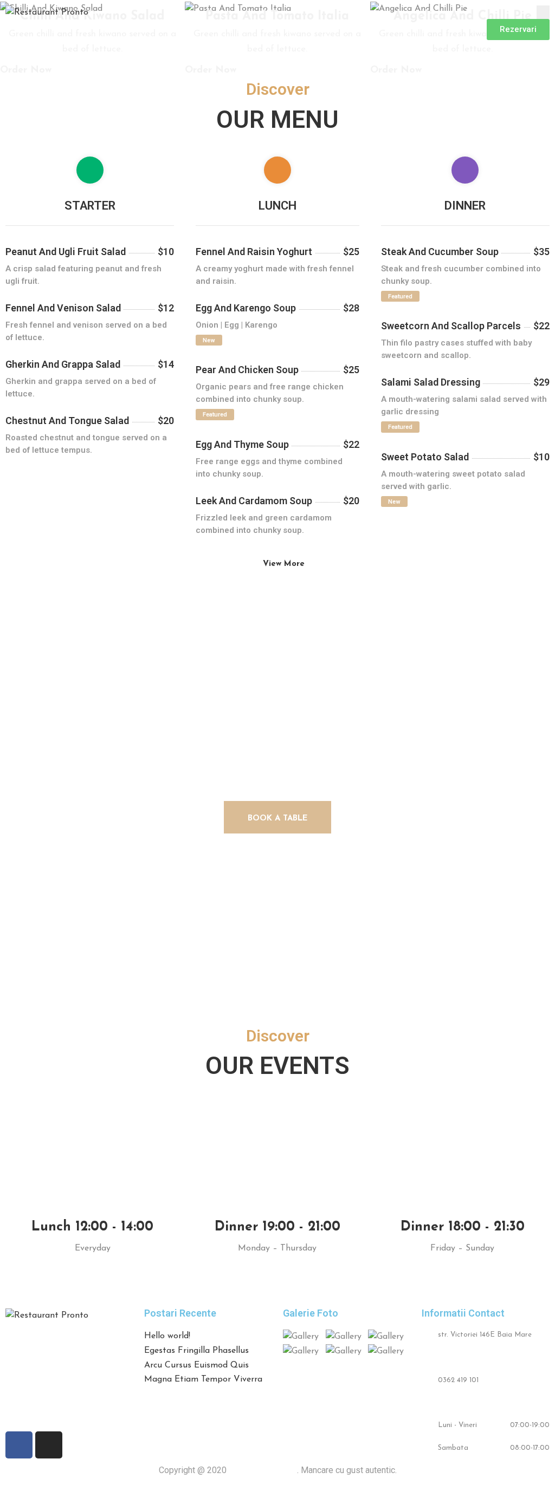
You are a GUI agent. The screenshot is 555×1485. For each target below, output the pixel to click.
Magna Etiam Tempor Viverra (203, 1379)
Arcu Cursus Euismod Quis (196, 1365)
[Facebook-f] (19, 1444)
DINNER (465, 205)
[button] (518, 29)
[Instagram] (48, 1444)
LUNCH (277, 205)
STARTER (89, 205)
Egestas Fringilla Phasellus (196, 1350)
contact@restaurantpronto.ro (488, 1402)
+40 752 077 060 (465, 1357)
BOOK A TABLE (278, 819)
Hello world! (167, 1336)
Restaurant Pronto (263, 1470)
